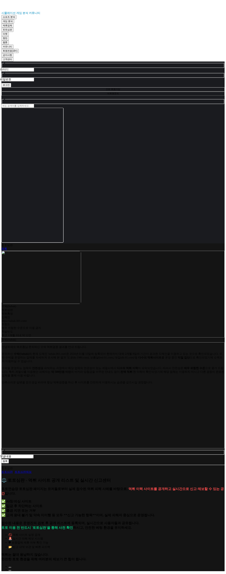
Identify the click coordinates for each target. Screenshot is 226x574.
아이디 (4, 69)
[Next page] (9, 570)
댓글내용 (5, 456)
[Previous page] (9, 567)
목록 (4, 248)
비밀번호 (5, 79)
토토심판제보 (23, 471)
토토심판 (7, 471)
